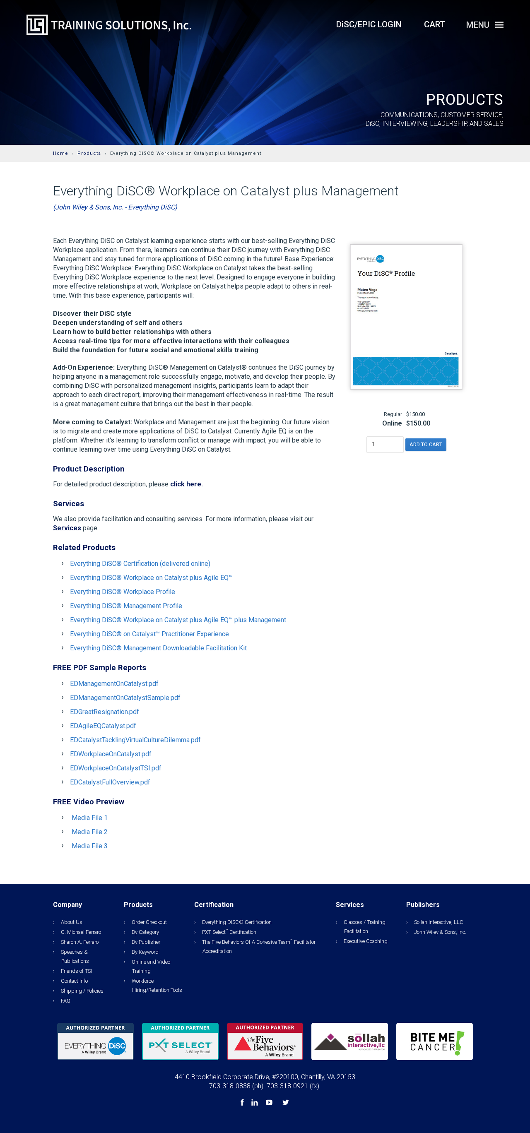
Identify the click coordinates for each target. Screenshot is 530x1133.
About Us (71, 922)
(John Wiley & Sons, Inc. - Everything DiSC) (115, 207)
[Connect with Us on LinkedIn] (255, 1103)
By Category (145, 932)
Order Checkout (149, 922)
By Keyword (145, 952)
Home (60, 153)
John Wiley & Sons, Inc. (440, 932)
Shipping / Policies (82, 991)
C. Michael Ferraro (81, 932)
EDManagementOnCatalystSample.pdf (125, 698)
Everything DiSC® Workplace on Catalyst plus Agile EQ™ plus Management (178, 620)
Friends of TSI (76, 971)
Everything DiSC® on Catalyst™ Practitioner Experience (149, 634)
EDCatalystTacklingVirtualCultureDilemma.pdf (135, 740)
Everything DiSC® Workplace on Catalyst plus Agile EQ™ (151, 578)
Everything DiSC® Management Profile (126, 606)
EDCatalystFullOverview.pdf (110, 782)
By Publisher (146, 942)
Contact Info (74, 981)
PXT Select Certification (229, 932)
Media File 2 (90, 832)
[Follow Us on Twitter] (285, 1103)
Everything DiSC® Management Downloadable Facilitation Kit (158, 648)
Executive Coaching (366, 941)
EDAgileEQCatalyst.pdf (103, 726)
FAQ (65, 1001)
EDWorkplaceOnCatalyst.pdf (111, 754)
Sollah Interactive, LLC (438, 922)
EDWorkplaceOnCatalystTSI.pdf (115, 768)
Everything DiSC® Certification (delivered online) (140, 564)
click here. (186, 484)
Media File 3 (90, 846)
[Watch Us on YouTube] (270, 1103)
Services (67, 528)
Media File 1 (90, 818)
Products (89, 153)
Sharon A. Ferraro (80, 942)
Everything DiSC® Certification (237, 922)
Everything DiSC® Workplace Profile (122, 592)
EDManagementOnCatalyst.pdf (114, 684)
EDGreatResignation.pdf (104, 712)
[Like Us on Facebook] (243, 1103)
